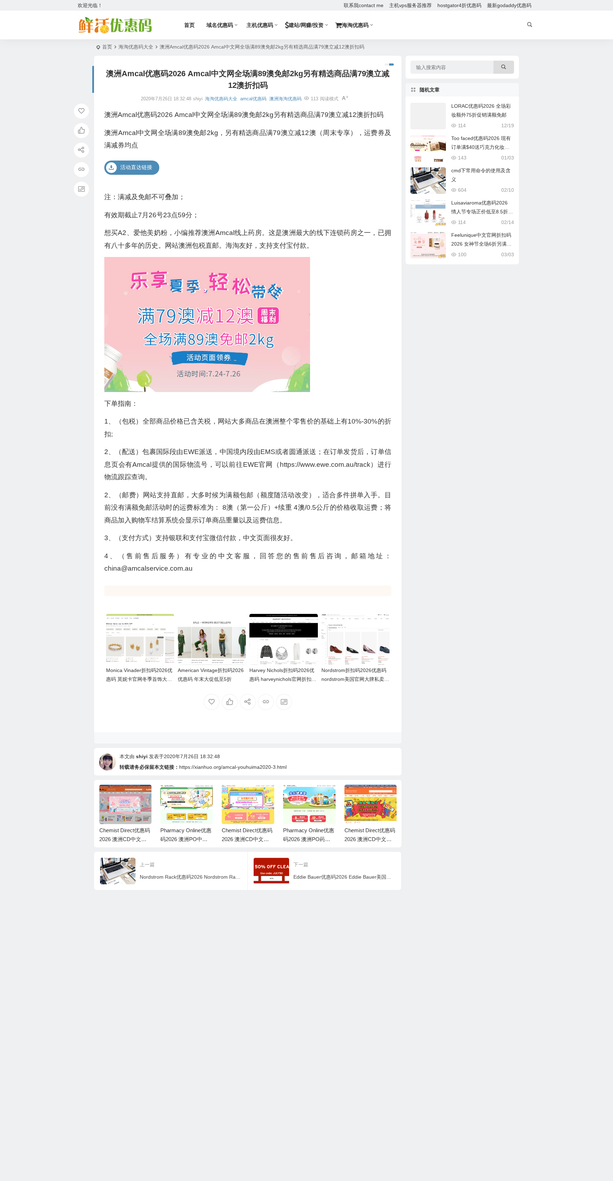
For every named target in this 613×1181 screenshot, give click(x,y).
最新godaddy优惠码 (509, 5)
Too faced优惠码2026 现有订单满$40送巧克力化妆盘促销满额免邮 (481, 147)
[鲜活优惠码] (115, 25)
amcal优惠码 (253, 98)
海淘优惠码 (355, 25)
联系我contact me (363, 5)
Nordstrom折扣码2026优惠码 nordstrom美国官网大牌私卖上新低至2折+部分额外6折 (355, 679)
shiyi (142, 756)
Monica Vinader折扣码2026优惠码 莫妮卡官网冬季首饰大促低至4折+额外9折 (139, 679)
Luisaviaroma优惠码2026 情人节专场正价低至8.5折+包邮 (479, 211)
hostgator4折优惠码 (459, 5)
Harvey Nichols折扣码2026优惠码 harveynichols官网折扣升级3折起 (282, 679)
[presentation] (355, 796)
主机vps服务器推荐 (410, 5)
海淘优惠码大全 (135, 47)
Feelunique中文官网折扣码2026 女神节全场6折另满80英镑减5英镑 (481, 244)
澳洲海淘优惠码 (285, 98)
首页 (107, 47)
